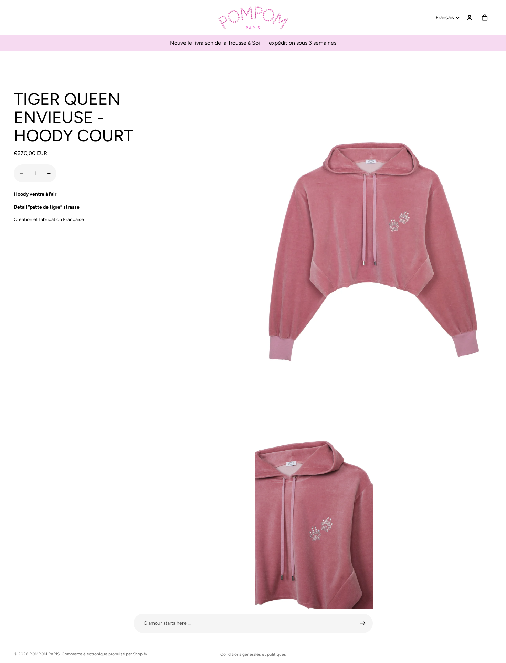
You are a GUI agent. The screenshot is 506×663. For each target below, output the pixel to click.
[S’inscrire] (362, 623)
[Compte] (469, 17)
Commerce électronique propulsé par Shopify (104, 654)
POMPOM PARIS (44, 654)
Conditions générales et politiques (253, 654)
